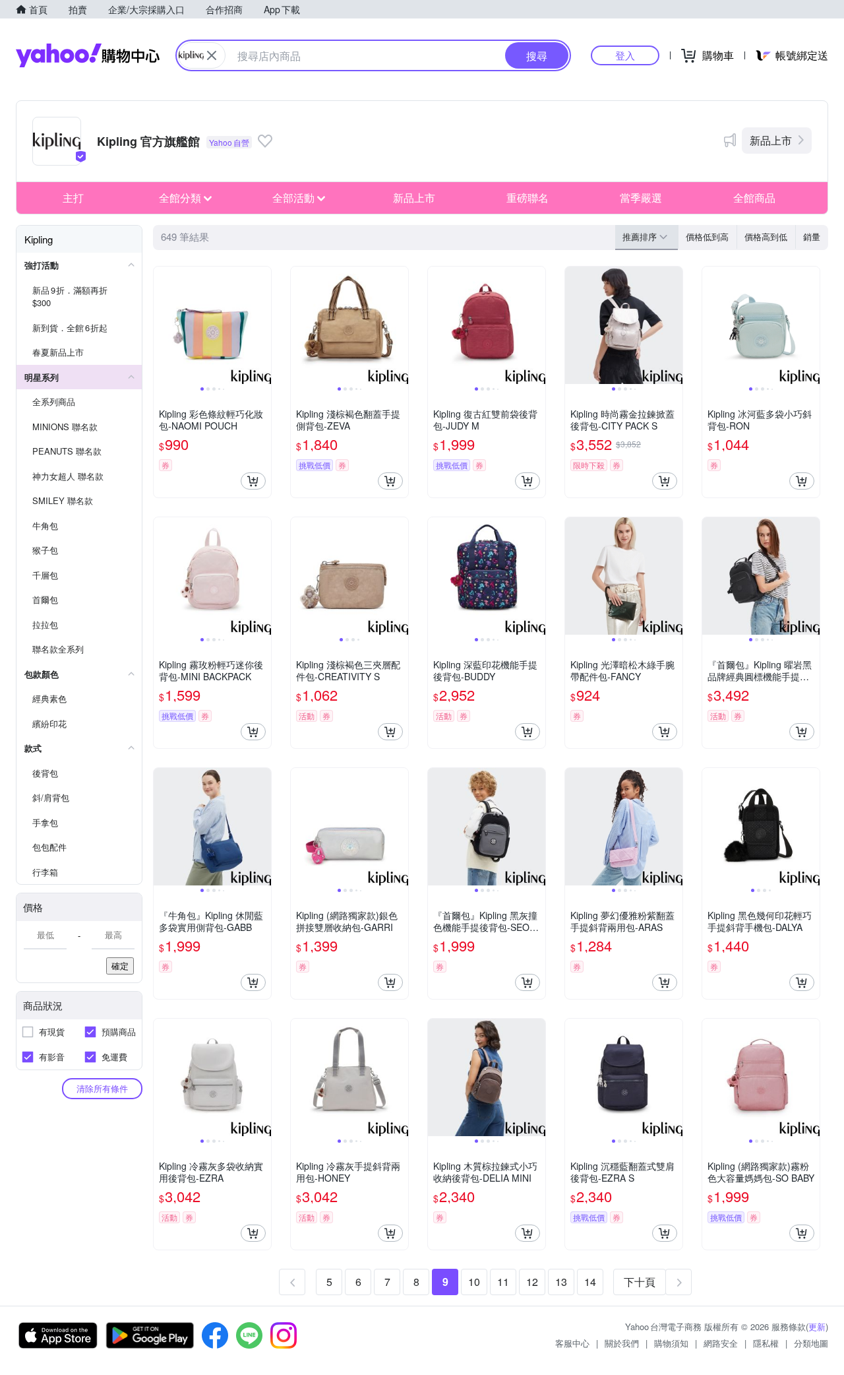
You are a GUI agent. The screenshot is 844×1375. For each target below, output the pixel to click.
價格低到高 (707, 236)
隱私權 (766, 1343)
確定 (120, 965)
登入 (625, 55)
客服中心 (572, 1343)
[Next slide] (262, 325)
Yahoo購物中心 (88, 55)
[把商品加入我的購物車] (253, 481)
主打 (73, 197)
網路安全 (721, 1343)
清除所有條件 (102, 1088)
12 (532, 1281)
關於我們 (622, 1343)
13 (561, 1281)
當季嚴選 (641, 197)
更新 (817, 1326)
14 (590, 1281)
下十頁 (639, 1281)
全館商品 (754, 197)
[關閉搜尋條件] (212, 55)
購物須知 (671, 1343)
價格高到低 (765, 236)
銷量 (811, 236)
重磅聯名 (527, 197)
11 (503, 1281)
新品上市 (771, 140)
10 (474, 1281)
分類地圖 (811, 1343)
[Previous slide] (162, 325)
